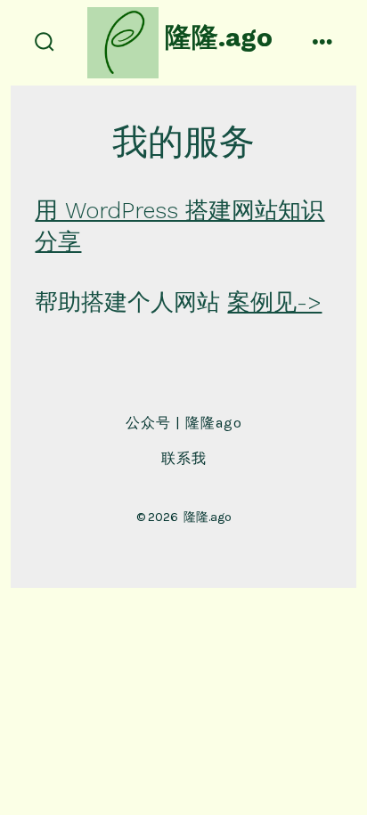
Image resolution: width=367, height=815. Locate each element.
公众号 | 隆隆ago (184, 422)
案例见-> (274, 302)
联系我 (184, 458)
